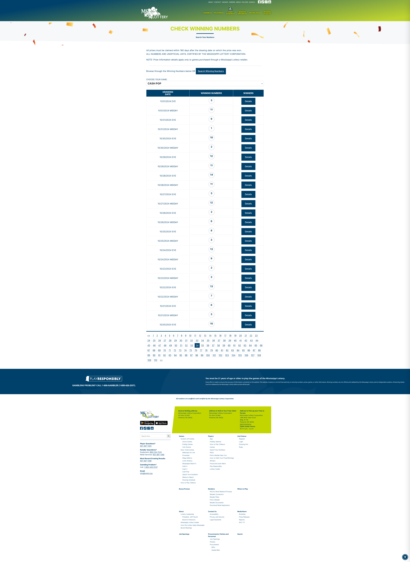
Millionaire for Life (188, 452)
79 (211, 350)
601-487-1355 (146, 446)
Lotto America (187, 461)
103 (227, 355)
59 (224, 345)
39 (229, 340)
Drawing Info (243, 444)
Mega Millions (187, 458)
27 (165, 340)
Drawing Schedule (188, 480)
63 (245, 345)
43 (251, 340)
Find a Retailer (215, 500)
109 (149, 360)
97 (191, 355)
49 (170, 345)
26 (159, 340)
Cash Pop (185, 472)
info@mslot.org (146, 473)
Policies (212, 542)
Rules (241, 447)
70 (164, 350)
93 (170, 355)
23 (256, 335)
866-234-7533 (156, 452)
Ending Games (187, 444)
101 (214, 355)
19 (235, 335)
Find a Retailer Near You (218, 455)
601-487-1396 (146, 461)
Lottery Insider (215, 469)
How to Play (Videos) (188, 483)
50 (176, 345)
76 (196, 350)
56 (208, 345)
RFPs (213, 547)
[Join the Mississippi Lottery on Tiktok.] (145, 428)
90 (154, 355)
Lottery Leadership (187, 514)
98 (196, 355)
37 (219, 340)
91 (159, 355)
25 (154, 340)
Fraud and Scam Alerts (218, 463)
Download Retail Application (220, 505)
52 (186, 345)
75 (190, 350)
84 (238, 350)
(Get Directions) (245, 424)
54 (197, 345)
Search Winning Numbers (211, 71)
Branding (242, 514)
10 (190, 335)
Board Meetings (186, 528)
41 (240, 340)
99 (202, 355)
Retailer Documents (216, 502)
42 (246, 340)
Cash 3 (184, 469)
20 (240, 335)
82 (227, 350)
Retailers (254, 13)
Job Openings (184, 534)
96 (186, 355)
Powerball (185, 455)
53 (191, 345)
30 (180, 340)
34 (202, 340)
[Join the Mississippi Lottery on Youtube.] (269, 1)
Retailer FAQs (214, 497)
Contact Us (212, 511)
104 (233, 355)
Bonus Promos (242, 13)
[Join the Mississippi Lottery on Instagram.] (266, 1)
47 (159, 345)
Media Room (242, 511)
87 (254, 350)
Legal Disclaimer (215, 520)
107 (252, 355)
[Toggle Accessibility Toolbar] (405, 557)
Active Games (187, 442)
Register (242, 439)
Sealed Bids (216, 550)
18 (230, 335)
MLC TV (242, 522)
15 (215, 335)
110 (155, 360)
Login (241, 442)
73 (180, 350)
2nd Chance (230, 13)
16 (220, 335)
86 (248, 350)
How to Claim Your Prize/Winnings (222, 458)
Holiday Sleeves (215, 442)
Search (240, 534)
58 (218, 345)
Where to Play (267, 13)
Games (207, 13)
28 (170, 340)
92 (164, 355)
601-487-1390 (158, 455)
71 (170, 350)
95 (180, 355)
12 (200, 335)
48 (165, 345)
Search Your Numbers (205, 37)
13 (205, 335)
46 (154, 345)
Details (248, 101)
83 (232, 350)
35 (208, 340)
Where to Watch (188, 477)
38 (224, 340)
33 (197, 340)
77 (201, 350)
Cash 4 (184, 466)
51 (181, 345)
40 (235, 340)
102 (220, 355)
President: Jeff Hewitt (190, 517)
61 (234, 345)
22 (251, 335)
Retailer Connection (217, 494)
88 (259, 350)
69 (159, 350)
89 (148, 355)
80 (216, 350)
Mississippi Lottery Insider (190, 522)
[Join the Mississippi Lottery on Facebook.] (259, 1)
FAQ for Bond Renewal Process (221, 491)
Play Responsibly (216, 466)
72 (175, 350)
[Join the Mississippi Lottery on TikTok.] (262, 1)
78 (206, 350)
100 (208, 355)
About (181, 511)
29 (175, 340)
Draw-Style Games (187, 450)
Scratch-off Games (187, 439)
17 (225, 335)
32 (191, 340)
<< (148, 335)
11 (195, 335)
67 (148, 350)
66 (261, 345)
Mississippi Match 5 (189, 463)
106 (246, 355)
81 (222, 350)
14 (210, 335)
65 (256, 345)
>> (161, 360)
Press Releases (244, 517)
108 (259, 355)
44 (257, 340)
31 (186, 340)
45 (148, 345)
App (211, 439)
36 (213, 340)
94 (175, 355)
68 (154, 350)
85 (243, 350)
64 (250, 345)
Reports (242, 520)
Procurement (214, 544)
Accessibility (214, 514)
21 (246, 335)
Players (218, 13)
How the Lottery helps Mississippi (192, 525)
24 (148, 340)
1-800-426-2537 (151, 467)
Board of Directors (188, 520)
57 (213, 345)
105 (240, 355)
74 (185, 350)
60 (229, 345)
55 (202, 345)
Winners (212, 461)
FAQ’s (212, 452)
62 (239, 345)
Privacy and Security (217, 517)
